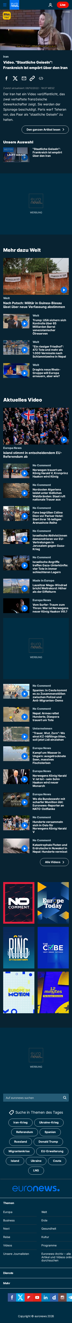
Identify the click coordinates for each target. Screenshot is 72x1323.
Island (15, 1161)
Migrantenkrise (19, 1151)
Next (6, 1228)
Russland (20, 1141)
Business (9, 1220)
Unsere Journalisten (16, 1253)
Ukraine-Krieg (49, 1122)
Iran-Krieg (20, 1122)
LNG (36, 1170)
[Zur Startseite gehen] (14, 5)
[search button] (65, 1098)
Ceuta (57, 1161)
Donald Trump (48, 1141)
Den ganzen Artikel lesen (43, 129)
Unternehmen (42, 728)
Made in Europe (43, 580)
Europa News (12, 447)
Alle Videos (52, 862)
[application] (36, 30)
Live (63, 4)
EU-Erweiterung (52, 1151)
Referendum (24, 1132)
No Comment (42, 465)
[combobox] (36, 1098)
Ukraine (36, 1161)
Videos (7, 1245)
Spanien (50, 1132)
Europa (7, 1212)
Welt (6, 298)
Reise (6, 1237)
